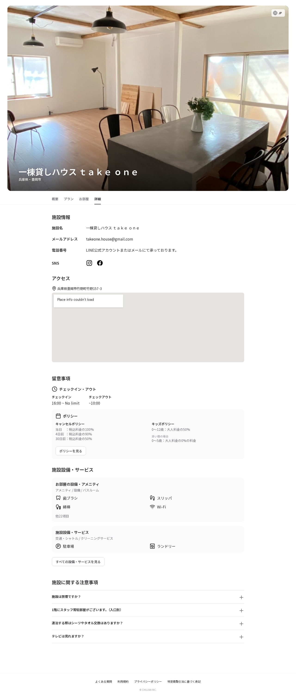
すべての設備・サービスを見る (78, 561)
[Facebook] (100, 263)
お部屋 (84, 198)
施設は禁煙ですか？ (66, 596)
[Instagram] (89, 263)
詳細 (97, 198)
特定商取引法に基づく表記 (184, 681)
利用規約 (123, 681)
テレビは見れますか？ (68, 636)
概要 (55, 198)
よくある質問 (103, 681)
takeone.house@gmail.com (109, 239)
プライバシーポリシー (148, 681)
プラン (69, 198)
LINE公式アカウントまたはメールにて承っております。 (132, 250)
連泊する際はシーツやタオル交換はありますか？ (87, 623)
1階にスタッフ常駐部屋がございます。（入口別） (87, 609)
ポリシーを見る (70, 451)
